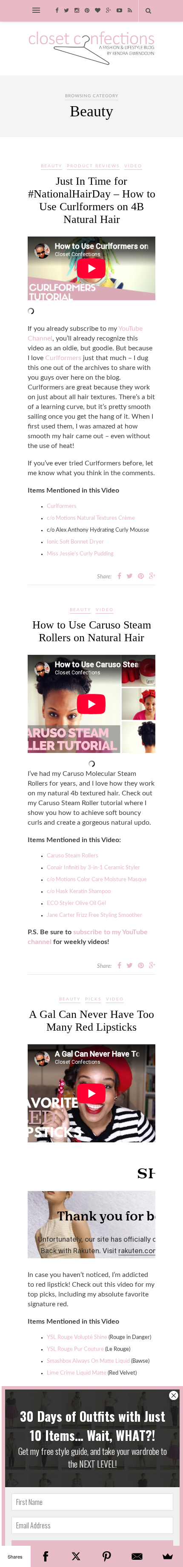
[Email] (137, 1556)
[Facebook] (46, 1556)
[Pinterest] (107, 1556)
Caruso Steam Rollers (72, 856)
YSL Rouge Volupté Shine (77, 1337)
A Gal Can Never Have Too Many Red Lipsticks (91, 1020)
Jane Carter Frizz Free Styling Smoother (94, 915)
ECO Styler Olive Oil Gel (76, 903)
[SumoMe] (167, 1556)
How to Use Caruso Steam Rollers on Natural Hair (91, 631)
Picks (93, 999)
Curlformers (63, 358)
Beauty (51, 166)
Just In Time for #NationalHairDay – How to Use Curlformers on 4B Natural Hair (91, 200)
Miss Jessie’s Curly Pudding (80, 554)
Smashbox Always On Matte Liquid (88, 1361)
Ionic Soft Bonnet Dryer (75, 542)
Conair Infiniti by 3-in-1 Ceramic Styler (93, 868)
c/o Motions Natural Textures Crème (91, 518)
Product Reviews (93, 166)
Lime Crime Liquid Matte (76, 1373)
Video (133, 166)
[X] (76, 1556)
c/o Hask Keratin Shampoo (79, 891)
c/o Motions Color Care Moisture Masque (97, 879)
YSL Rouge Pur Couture (75, 1349)
